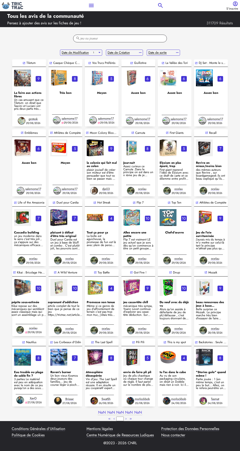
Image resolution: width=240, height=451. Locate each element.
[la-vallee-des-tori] (168, 77)
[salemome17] (56, 120)
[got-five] (131, 287)
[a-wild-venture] (58, 287)
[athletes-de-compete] (204, 217)
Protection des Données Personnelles (190, 429)
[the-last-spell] (95, 357)
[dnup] (168, 287)
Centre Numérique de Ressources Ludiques (120, 435)
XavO (33, 398)
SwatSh (106, 399)
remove (140, 52)
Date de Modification (75, 53)
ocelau (142, 189)
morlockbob (142, 399)
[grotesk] (21, 120)
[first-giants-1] (168, 147)
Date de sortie (157, 53)
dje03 (106, 189)
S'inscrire (232, 9)
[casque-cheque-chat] (58, 77)
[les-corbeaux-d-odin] (58, 357)
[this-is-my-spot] (168, 357)
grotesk (33, 119)
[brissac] (58, 400)
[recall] (204, 147)
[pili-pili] (131, 357)
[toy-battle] (95, 287)
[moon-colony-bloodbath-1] (95, 147)
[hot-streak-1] (95, 217)
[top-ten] (168, 217)
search (160, 5)
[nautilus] (22, 357)
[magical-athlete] (58, 147)
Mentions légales (99, 429)
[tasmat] (203, 400)
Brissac (69, 399)
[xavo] (20, 400)
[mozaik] (204, 287)
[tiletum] (22, 77)
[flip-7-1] (131, 217)
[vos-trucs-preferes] (95, 77)
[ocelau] (131, 190)
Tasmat (215, 399)
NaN (102, 412)
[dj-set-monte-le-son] (204, 77)
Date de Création (119, 53)
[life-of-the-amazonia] (22, 217)
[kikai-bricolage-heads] (22, 287)
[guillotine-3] (131, 77)
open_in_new (24, 63)
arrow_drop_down (99, 52)
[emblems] (22, 147)
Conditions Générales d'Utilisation (38, 429)
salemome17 (70, 118)
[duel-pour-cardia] (58, 217)
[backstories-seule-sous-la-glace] (204, 357)
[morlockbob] (130, 400)
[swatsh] (94, 400)
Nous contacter (173, 435)
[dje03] (94, 190)
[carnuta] (131, 147)
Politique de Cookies (28, 435)
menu (91, 5)
